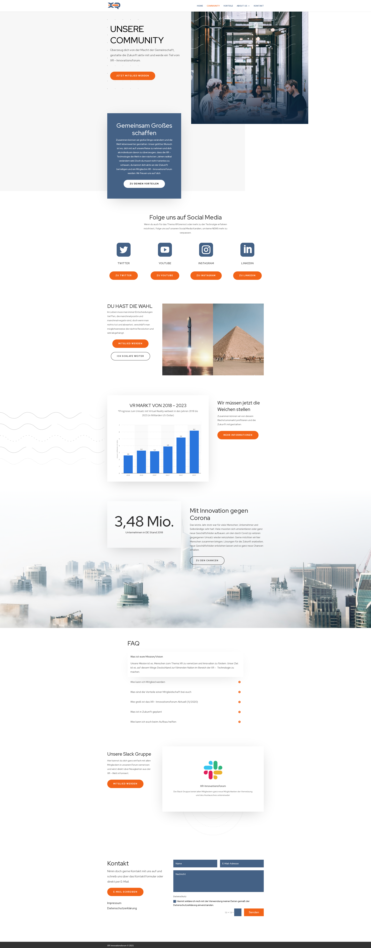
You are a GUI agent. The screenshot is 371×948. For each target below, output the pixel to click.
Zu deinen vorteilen (144, 184)
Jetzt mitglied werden (132, 76)
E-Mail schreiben (125, 892)
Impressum (114, 903)
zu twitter (124, 275)
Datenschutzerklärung (122, 908)
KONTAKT (259, 6)
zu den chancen (207, 560)
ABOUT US (242, 6)
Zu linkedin (247, 275)
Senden (254, 912)
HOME (200, 6)
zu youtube (165, 275)
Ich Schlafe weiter (130, 356)
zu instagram (206, 275)
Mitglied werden (130, 343)
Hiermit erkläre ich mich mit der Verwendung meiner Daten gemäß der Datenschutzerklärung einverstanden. (211, 903)
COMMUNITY (213, 6)
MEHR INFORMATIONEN (237, 435)
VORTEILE (228, 6)
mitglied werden (125, 784)
